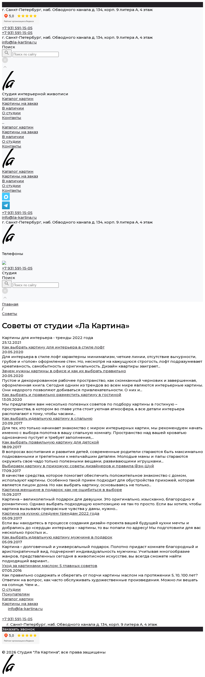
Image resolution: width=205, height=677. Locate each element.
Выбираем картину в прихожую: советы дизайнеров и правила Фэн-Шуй (78, 466)
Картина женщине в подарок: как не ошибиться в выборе (62, 489)
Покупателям (16, 594)
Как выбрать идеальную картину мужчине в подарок (57, 537)
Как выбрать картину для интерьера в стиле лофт (53, 347)
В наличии (13, 136)
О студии (11, 141)
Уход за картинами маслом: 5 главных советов (49, 565)
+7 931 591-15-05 (17, 212)
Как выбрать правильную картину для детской (50, 442)
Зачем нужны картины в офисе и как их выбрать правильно (64, 370)
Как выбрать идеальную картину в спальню (47, 418)
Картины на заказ (20, 132)
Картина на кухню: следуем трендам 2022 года (50, 513)
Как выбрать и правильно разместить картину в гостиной (61, 394)
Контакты (11, 146)
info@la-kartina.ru (19, 42)
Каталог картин (18, 127)
